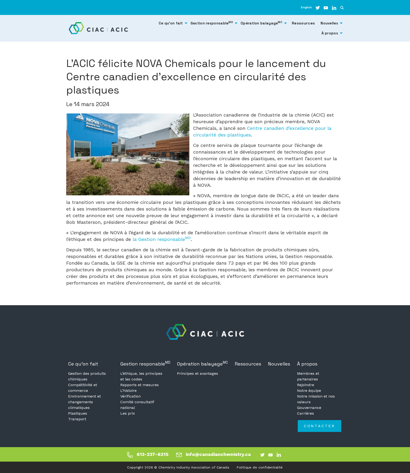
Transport (77, 419)
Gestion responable (145, 363)
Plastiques (77, 413)
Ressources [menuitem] (303, 23)
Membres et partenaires (308, 376)
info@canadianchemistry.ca (218, 454)
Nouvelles (279, 364)
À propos (307, 364)
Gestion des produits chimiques (87, 376)
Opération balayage (202, 363)
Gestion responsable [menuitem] (212, 22)
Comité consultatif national (137, 405)
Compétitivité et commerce (82, 388)
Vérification (130, 396)
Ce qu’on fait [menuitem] (171, 23)
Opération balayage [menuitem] (261, 22)
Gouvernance (309, 407)
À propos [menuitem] (329, 33)
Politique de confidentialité (260, 467)
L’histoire (128, 390)
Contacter (319, 426)
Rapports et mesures (139, 385)
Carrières (305, 413)
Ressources (248, 364)
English (306, 7)
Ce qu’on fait (83, 364)
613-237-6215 (152, 454)
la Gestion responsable (162, 239)
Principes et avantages (197, 373)
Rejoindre (305, 385)
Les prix (127, 413)
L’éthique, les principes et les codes (141, 376)
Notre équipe (309, 390)
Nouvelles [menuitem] (329, 23)
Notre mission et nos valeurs (316, 399)
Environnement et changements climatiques (84, 402)
